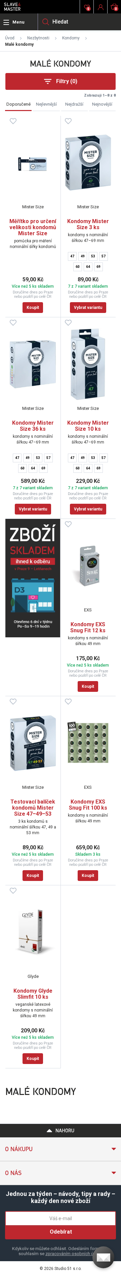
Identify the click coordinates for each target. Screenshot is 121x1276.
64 (88, 267)
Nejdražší (74, 104)
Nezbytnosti (38, 38)
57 (104, 256)
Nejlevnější (46, 104)
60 (78, 267)
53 (93, 256)
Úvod (9, 38)
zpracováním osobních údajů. (74, 1253)
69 (98, 267)
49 (83, 256)
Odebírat (61, 1232)
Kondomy (71, 38)
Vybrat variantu (88, 307)
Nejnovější (102, 104)
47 (72, 256)
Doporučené (18, 104)
